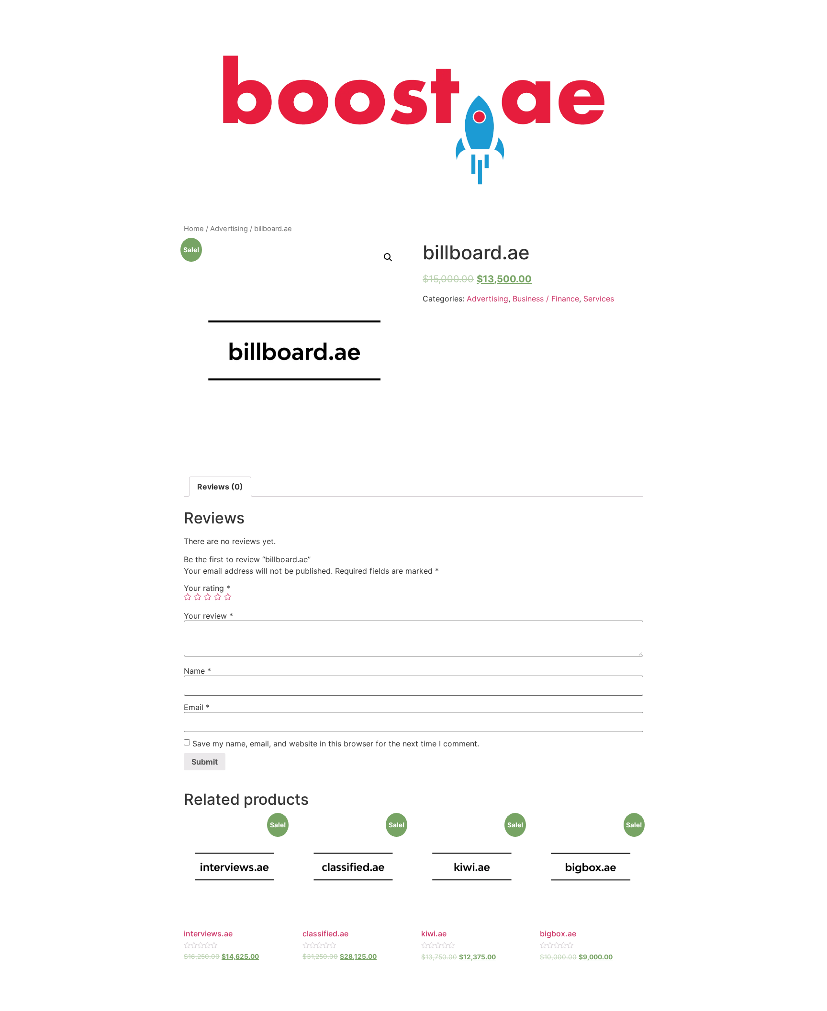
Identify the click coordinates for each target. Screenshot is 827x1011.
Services (598, 298)
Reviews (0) (220, 486)
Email (197, 707)
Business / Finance (546, 298)
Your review (208, 616)
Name (197, 671)
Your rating (207, 588)
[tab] (220, 487)
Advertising (229, 228)
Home (194, 228)
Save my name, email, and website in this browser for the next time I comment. (335, 743)
